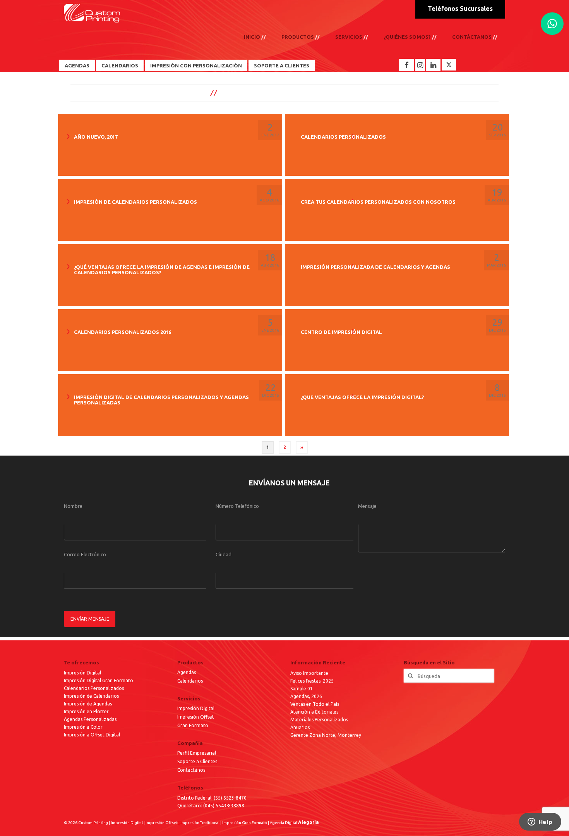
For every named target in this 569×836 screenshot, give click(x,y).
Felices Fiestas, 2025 (312, 680)
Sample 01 (301, 688)
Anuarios (300, 727)
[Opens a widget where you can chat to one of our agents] (540, 822)
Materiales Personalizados (319, 719)
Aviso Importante (309, 673)
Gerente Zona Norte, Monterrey (325, 735)
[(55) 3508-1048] (552, 23)
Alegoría (308, 822)
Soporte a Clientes (281, 65)
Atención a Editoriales (314, 711)
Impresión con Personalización (196, 65)
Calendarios (119, 65)
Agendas (77, 65)
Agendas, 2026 (306, 696)
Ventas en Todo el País (314, 704)
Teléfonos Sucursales (460, 8)
